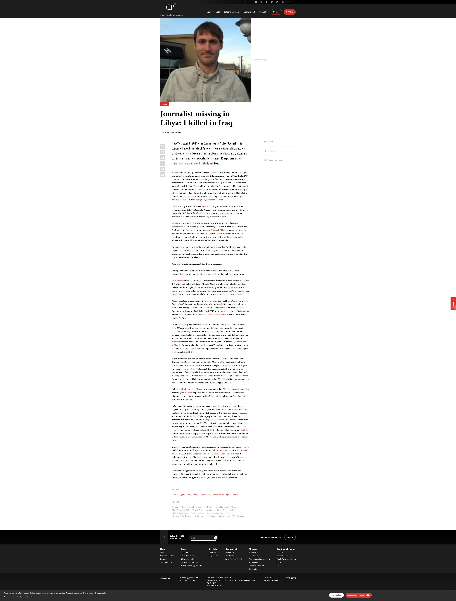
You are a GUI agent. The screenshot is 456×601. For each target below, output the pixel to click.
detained (205, 206)
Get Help (289, 12)
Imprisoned (210, 510)
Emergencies (214, 552)
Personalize (336, 595)
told (246, 409)
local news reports (222, 450)
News (162, 549)
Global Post (197, 510)
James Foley (222, 510)
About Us (253, 549)
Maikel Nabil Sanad (180, 513)
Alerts (164, 104)
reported (181, 281)
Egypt (182, 495)
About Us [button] (263, 11)
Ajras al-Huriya (194, 507)
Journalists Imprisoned (189, 556)
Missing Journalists (188, 559)
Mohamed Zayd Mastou (182, 516)
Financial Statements (257, 566)
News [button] (209, 11)
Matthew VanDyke (214, 513)
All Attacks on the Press (190, 562)
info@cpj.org (291, 578)
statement (176, 342)
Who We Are (253, 556)
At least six (177, 223)
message (188, 393)
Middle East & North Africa (211, 495)
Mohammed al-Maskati (192, 389)
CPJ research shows (233, 294)
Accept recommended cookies (358, 595)
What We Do (253, 552)
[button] (293, 2)
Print (270, 142)
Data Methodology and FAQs (191, 566)
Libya (194, 495)
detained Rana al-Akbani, (215, 230)
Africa (278, 562)
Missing (228, 513)
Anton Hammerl (221, 507)
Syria (228, 495)
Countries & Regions (285, 549)
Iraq (188, 495)
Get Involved (231, 549)
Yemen (236, 495)
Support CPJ (229, 552)
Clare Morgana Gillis (181, 510)
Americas (279, 552)
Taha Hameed (238, 516)
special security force (217, 315)
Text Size (272, 151)
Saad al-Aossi (224, 516)
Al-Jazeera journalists (233, 237)
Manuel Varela (197, 513)
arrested (244, 450)
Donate (276, 12)
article (216, 454)
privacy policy (15, 597)
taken (242, 308)
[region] (228, 595)
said (209, 362)
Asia (278, 566)
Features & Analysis (167, 556)
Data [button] (218, 11)
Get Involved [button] (249, 11)
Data (183, 549)
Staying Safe (213, 556)
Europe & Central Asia (284, 556)
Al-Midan (207, 507)
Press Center (253, 562)
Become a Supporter (269, 537)
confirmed (224, 213)
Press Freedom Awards (233, 559)
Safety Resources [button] (231, 11)
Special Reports (166, 562)
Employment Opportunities (259, 559)
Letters (163, 559)
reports (180, 331)
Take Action (229, 556)
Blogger (234, 507)
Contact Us (253, 569)
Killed (232, 510)
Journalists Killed (187, 552)
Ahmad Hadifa (178, 507)
